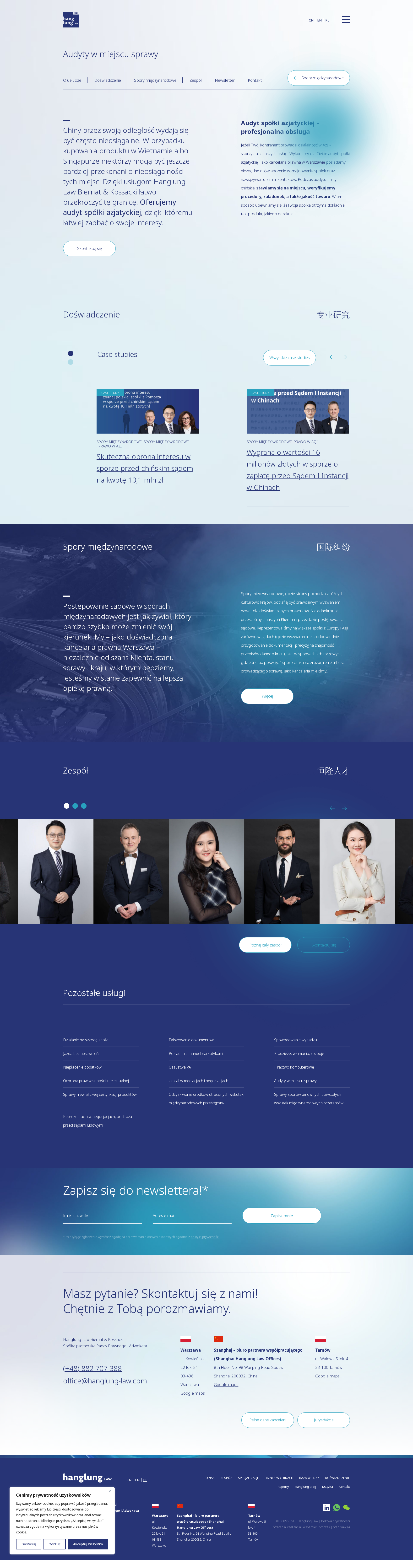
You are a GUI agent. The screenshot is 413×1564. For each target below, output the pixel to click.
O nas (210, 1478)
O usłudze (72, 80)
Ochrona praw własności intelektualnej (96, 1080)
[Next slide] (346, 357)
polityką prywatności (205, 1237)
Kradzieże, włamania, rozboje (299, 1053)
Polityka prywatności (335, 1521)
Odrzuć (54, 1544)
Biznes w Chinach (279, 1478)
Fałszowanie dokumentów (191, 1040)
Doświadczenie (107, 80)
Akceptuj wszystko (88, 1544)
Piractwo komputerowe (294, 1067)
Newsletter (225, 80)
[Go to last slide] (334, 357)
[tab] (70, 353)
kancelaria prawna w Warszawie (297, 162)
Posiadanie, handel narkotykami (196, 1053)
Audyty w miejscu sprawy (295, 1080)
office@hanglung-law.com (105, 1381)
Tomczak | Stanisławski (333, 1527)
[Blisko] (110, 1491)
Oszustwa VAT (181, 1067)
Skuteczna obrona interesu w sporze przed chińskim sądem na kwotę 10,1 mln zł (145, 468)
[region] (62, 1520)
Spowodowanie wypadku (295, 1040)
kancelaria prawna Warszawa (108, 647)
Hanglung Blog (305, 1486)
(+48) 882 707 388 (92, 1368)
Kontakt (255, 80)
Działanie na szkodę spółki (86, 1040)
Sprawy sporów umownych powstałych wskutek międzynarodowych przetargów (308, 1099)
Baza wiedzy (309, 1478)
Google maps (192, 1393)
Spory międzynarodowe (155, 80)
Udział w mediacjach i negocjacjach (198, 1080)
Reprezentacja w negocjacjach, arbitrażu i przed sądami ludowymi (98, 1121)
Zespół (196, 80)
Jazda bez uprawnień (81, 1053)
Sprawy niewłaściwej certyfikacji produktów (100, 1094)
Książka (327, 1486)
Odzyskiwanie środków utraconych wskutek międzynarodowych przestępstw (206, 1099)
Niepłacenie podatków (82, 1067)
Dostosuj (29, 1544)
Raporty (283, 1486)
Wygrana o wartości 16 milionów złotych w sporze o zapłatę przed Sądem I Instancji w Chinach (297, 469)
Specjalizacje (248, 1478)
